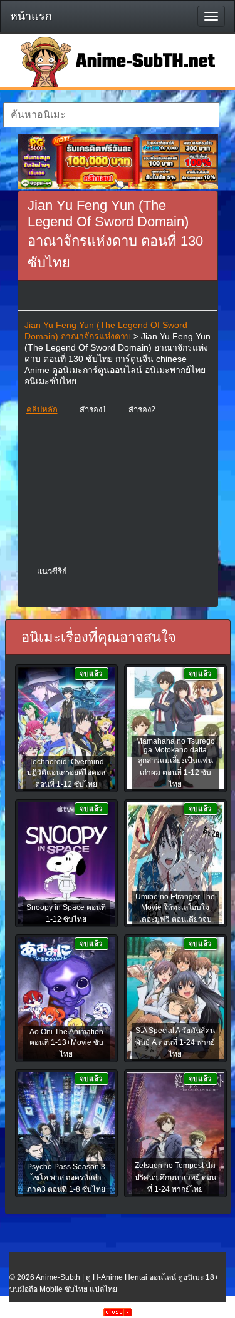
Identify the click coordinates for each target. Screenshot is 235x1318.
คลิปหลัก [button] (42, 409)
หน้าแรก (31, 16)
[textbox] (111, 114)
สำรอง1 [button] (93, 409)
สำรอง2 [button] (141, 409)
